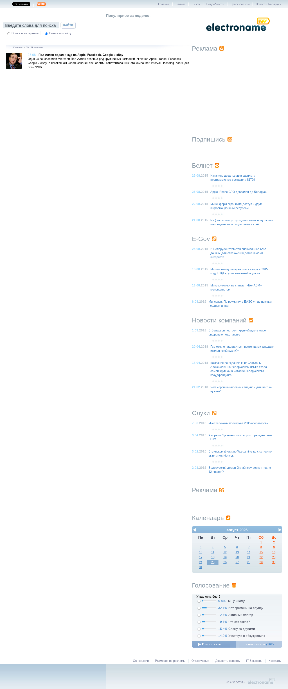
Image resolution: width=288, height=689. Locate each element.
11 (212, 552)
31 (200, 567)
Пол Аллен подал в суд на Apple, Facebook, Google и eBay (80, 54)
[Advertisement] (237, 88)
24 (200, 562)
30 (273, 562)
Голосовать (211, 644)
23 (273, 557)
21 (248, 557)
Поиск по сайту (60, 33)
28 (248, 562)
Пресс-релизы (240, 4)
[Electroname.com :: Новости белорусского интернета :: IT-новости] (238, 34)
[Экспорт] (41, 5)
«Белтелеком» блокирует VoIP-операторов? (238, 423)
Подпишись (208, 139)
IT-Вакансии (254, 660)
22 (261, 557)
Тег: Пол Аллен (34, 47)
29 (261, 562)
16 (273, 552)
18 (212, 557)
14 (248, 552)
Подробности (215, 4)
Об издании (141, 660)
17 (200, 557)
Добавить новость (227, 660)
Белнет (180, 4)
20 (237, 557)
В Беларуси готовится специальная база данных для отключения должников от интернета (238, 253)
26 (225, 562)
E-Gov (196, 4)
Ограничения (200, 660)
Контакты (275, 660)
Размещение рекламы (170, 660)
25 (212, 562)
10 (200, 552)
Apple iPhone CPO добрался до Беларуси (238, 192)
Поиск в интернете (24, 33)
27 (237, 562)
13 (237, 552)
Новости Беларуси (268, 4)
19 (225, 557)
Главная (163, 4)
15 (261, 552)
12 (225, 552)
